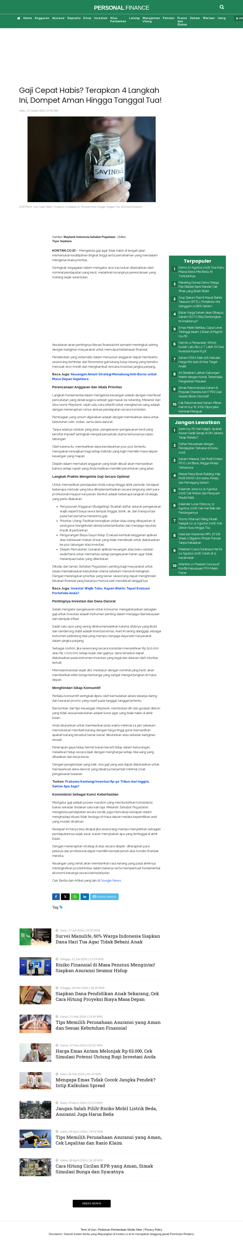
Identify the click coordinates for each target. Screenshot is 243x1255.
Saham (195, 18)
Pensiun (169, 18)
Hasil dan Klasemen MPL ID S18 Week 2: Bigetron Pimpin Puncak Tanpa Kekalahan (199, 538)
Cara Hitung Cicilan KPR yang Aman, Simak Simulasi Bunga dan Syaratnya (104, 1169)
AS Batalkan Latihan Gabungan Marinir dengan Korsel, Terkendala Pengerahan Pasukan (200, 377)
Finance (121, 8)
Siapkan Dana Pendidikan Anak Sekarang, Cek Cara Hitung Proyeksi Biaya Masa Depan (107, 996)
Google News (111, 880)
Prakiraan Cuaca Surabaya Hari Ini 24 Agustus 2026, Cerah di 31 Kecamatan (200, 553)
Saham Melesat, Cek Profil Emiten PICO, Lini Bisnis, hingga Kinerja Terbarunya (200, 463)
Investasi (100, 18)
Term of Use (88, 1229)
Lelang (134, 18)
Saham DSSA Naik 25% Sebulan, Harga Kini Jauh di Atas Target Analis (199, 362)
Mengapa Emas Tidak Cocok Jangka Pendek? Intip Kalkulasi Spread (105, 1082)
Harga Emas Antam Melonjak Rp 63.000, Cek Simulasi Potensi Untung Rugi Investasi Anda (106, 1054)
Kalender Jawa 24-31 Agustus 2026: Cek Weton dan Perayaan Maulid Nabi (199, 493)
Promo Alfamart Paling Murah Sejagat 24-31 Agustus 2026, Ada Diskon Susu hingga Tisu (200, 523)
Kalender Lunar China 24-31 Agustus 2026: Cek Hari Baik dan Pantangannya (199, 508)
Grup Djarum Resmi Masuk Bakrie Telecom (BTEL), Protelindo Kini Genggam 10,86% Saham (200, 302)
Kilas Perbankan (118, 20)
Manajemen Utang (151, 20)
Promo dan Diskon (182, 21)
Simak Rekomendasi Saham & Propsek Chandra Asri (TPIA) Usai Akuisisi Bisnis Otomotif (199, 392)
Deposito (73, 18)
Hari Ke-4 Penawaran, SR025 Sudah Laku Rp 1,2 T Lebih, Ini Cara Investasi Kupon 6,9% (201, 347)
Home (27, 18)
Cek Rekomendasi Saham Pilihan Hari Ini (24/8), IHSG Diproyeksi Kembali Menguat (199, 407)
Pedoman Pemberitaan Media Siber (120, 1229)
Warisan (209, 18)
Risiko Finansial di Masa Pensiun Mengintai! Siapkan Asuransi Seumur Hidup (105, 968)
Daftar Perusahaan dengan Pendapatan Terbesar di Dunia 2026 (198, 448)
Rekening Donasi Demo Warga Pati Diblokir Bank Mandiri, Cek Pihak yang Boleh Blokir (198, 287)
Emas (87, 18)
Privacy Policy (153, 1229)
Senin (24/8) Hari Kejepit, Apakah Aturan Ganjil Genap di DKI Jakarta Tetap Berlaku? (200, 433)
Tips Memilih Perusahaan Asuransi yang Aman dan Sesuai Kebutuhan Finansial (108, 1025)
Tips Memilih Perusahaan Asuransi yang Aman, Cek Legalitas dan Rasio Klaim (109, 1140)
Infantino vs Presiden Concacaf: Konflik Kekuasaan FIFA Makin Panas (199, 568)
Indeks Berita (91, 1203)
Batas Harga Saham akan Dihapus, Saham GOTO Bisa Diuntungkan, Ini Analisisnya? (201, 317)
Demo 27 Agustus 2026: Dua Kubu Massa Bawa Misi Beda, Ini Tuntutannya (201, 272)
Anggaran (42, 18)
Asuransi (58, 18)
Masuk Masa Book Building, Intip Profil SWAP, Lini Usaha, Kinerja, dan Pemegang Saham (199, 478)
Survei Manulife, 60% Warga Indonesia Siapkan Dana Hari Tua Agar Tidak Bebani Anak (108, 939)
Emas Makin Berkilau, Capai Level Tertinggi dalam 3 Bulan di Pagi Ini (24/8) (200, 332)
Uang (222, 18)
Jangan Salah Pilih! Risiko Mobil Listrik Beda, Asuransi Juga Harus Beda (106, 1111)
